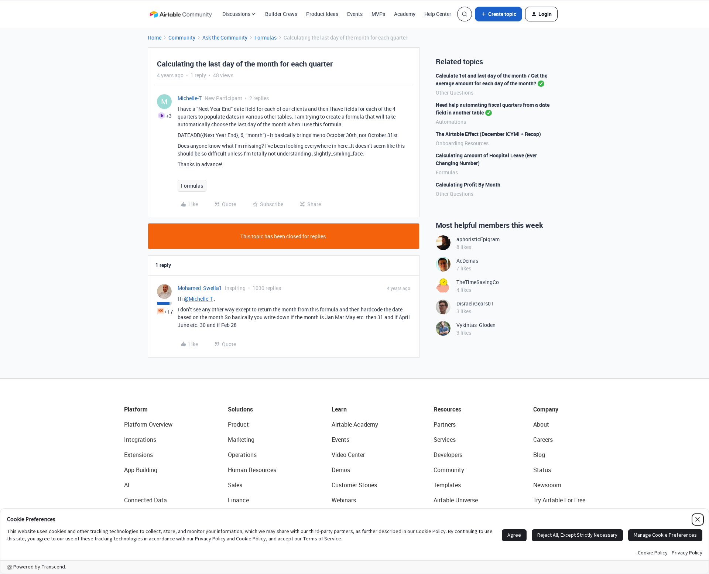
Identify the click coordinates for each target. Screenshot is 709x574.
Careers (543, 439)
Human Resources (252, 470)
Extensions (138, 455)
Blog (539, 455)
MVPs (378, 13)
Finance (238, 500)
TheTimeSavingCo (477, 282)
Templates (447, 485)
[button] (498, 14)
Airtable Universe (456, 500)
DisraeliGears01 (475, 303)
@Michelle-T (198, 298)
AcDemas (467, 260)
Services (445, 439)
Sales (235, 485)
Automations (451, 121)
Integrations (140, 439)
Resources (447, 409)
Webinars (344, 500)
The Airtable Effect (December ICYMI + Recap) (488, 133)
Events (355, 13)
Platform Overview (148, 424)
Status (542, 470)
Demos (341, 470)
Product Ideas (322, 13)
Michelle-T (190, 98)
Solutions (240, 409)
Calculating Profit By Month (468, 184)
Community (181, 37)
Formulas (265, 37)
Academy (404, 13)
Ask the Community (224, 37)
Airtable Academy (355, 424)
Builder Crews (281, 13)
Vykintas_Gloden (476, 324)
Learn (339, 409)
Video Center (348, 455)
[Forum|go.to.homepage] (180, 14)
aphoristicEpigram (478, 239)
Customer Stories (354, 485)
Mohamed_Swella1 (200, 287)
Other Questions (454, 92)
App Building (140, 470)
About (541, 424)
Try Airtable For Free (559, 500)
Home (154, 37)
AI (127, 485)
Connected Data (145, 500)
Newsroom (547, 485)
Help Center (437, 13)
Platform (136, 409)
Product (238, 424)
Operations (242, 455)
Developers (448, 455)
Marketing (241, 439)
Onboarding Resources (462, 143)
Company (545, 409)
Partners (445, 424)
